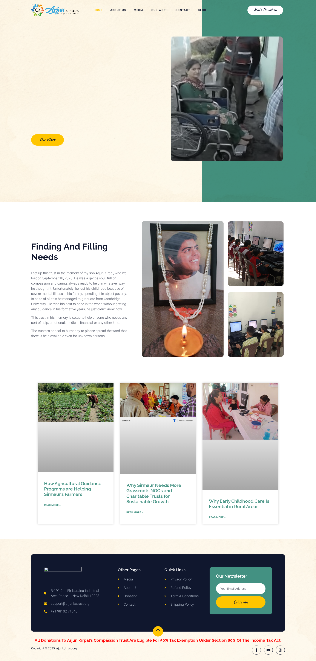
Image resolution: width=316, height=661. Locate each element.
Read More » (52, 505)
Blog (202, 10)
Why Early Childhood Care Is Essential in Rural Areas (239, 503)
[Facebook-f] (256, 650)
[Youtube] (268, 650)
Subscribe (240, 602)
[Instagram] (280, 650)
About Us (118, 10)
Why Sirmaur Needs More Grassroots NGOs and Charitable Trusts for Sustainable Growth (153, 493)
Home (98, 10)
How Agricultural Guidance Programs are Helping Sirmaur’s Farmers (72, 489)
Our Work (159, 10)
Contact (182, 10)
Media (139, 10)
